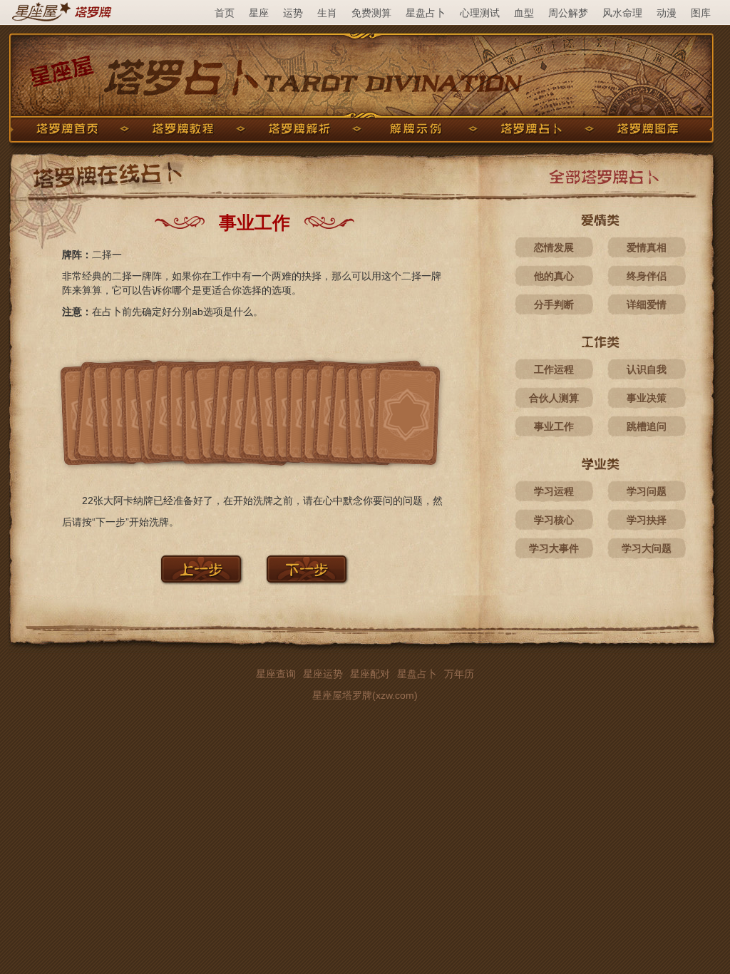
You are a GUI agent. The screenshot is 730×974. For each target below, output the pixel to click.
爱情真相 (647, 247)
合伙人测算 (554, 398)
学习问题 (647, 491)
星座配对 (370, 674)
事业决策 (647, 398)
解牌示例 (415, 129)
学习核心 (554, 520)
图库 (701, 13)
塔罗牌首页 (67, 129)
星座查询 (276, 674)
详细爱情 (647, 304)
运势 (293, 13)
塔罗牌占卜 (531, 129)
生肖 (327, 13)
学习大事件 (554, 548)
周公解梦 (568, 13)
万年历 (459, 674)
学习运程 (554, 491)
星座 (259, 13)
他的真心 (554, 276)
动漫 (667, 13)
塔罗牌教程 (183, 129)
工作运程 (554, 369)
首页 (225, 13)
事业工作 (554, 426)
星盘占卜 (426, 13)
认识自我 (647, 369)
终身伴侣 (647, 276)
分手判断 (554, 304)
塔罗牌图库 (648, 129)
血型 (524, 13)
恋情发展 (554, 247)
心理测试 (480, 13)
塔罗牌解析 (299, 129)
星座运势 (323, 674)
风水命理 (622, 13)
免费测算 (371, 13)
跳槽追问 (647, 426)
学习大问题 (647, 548)
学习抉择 (647, 520)
